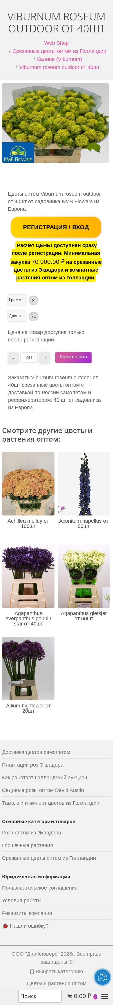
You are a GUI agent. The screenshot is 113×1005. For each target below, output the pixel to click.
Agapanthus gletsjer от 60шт (84, 616)
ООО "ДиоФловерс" (35, 954)
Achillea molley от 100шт (28, 523)
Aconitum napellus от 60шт (83, 523)
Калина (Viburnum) (59, 59)
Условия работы (21, 900)
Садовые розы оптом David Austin (43, 790)
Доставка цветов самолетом (36, 752)
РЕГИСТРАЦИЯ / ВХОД (56, 227)
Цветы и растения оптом (56, 983)
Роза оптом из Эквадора (31, 833)
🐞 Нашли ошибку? (25, 926)
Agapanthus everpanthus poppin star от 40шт (28, 618)
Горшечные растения (27, 845)
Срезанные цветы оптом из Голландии (59, 51)
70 (33, 316)
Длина (15, 315)
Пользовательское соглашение (40, 888)
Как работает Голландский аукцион (44, 777)
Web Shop (56, 43)
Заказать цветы (73, 356)
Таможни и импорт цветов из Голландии (50, 803)
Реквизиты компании (27, 913)
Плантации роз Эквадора (32, 765)
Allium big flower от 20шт (28, 708)
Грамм (15, 299)
